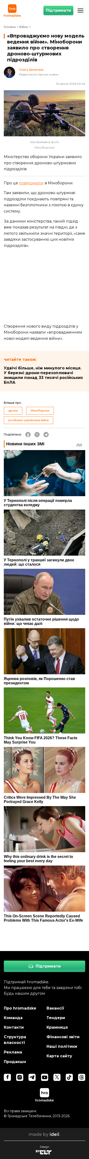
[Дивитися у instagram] (19, 1077)
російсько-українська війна (28, 420)
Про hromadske (20, 1008)
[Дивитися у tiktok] (69, 1077)
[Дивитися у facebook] (7, 1077)
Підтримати (58, 10)
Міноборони (40, 410)
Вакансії (55, 1008)
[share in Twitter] (37, 434)
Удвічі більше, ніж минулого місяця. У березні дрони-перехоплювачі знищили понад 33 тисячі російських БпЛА (43, 375)
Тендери (56, 1017)
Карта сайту (59, 1056)
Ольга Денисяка (31, 69)
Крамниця (57, 1027)
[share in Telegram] (46, 434)
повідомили (31, 183)
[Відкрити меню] (80, 10)
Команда (13, 1017)
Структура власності (15, 1040)
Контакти (14, 1027)
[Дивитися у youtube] (44, 1077)
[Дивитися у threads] (81, 1077)
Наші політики (62, 1046)
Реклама (13, 1052)
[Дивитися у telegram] (32, 1077)
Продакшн (15, 1061)
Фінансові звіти (63, 1037)
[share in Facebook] (28, 434)
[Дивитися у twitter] (57, 1077)
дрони (13, 410)
